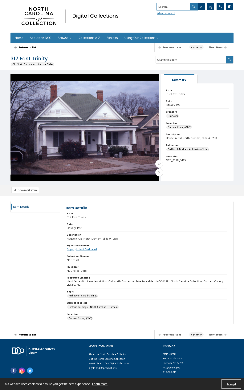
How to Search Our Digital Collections (109, 363)
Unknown (173, 116)
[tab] (179, 79)
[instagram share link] (22, 371)
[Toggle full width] (159, 164)
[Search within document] (229, 59)
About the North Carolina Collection (108, 354)
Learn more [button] (100, 384)
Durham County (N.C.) (179, 127)
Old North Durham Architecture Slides (32, 64)
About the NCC (40, 38)
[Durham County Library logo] (33, 351)
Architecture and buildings (83, 295)
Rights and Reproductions (102, 368)
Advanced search (166, 13)
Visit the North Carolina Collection (107, 358)
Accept (231, 384)
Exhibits (112, 38)
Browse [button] (63, 38)
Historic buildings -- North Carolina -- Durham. (93, 307)
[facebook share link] (13, 371)
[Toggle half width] (159, 172)
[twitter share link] (30, 371)
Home (19, 38)
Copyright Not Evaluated (82, 249)
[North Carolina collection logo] (71, 16)
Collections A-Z (89, 38)
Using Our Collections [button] (139, 38)
